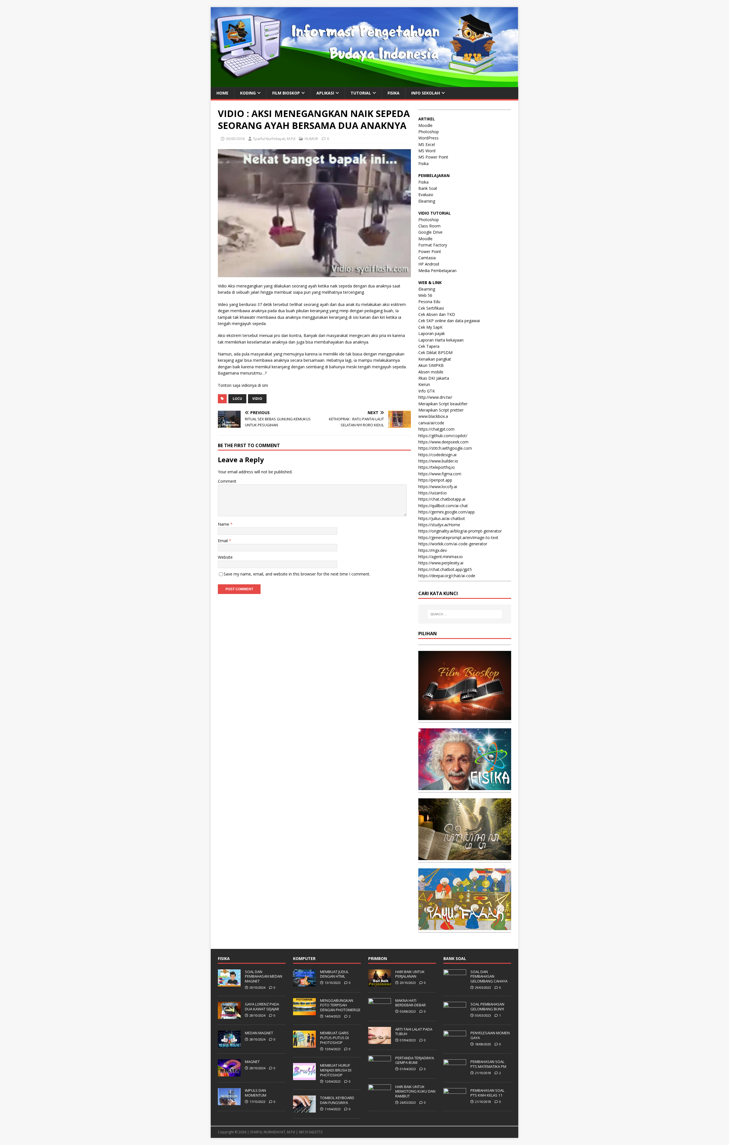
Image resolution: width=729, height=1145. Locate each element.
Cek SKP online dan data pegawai (449, 320)
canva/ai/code (431, 422)
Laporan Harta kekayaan (441, 340)
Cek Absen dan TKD (436, 314)
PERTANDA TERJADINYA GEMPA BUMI (414, 1060)
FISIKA (394, 93)
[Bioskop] (464, 717)
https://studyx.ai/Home (439, 524)
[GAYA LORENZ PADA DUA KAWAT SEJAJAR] (229, 1015)
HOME (222, 93)
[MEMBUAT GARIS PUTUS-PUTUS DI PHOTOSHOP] (304, 1044)
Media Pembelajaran (437, 270)
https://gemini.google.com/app (446, 512)
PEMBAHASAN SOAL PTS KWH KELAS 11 (487, 1093)
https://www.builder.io (438, 461)
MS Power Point (433, 157)
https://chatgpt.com (436, 429)
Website (225, 557)
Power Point (429, 251)
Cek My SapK (430, 327)
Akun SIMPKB (431, 365)
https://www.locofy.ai (437, 486)
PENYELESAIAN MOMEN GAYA (490, 1035)
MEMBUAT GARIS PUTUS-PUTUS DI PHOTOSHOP (334, 1037)
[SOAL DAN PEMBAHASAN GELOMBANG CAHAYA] (454, 983)
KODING (248, 93)
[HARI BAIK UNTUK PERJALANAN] (379, 983)
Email (223, 540)
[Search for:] (465, 614)
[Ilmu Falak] (464, 927)
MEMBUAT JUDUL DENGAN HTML (334, 974)
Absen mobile (430, 372)
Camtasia (427, 257)
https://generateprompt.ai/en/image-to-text (458, 537)
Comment (227, 481)
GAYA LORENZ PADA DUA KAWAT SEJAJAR (262, 1007)
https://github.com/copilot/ (442, 435)
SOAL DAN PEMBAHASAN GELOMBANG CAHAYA (488, 976)
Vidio (257, 398)
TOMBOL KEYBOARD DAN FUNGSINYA (337, 1100)
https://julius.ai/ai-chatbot (441, 518)
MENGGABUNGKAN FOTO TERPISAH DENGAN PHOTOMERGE (340, 1005)
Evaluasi (425, 194)
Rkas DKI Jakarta (433, 378)
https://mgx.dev (432, 550)
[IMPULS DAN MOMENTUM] (229, 1102)
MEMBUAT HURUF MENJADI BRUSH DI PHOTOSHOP (335, 1070)
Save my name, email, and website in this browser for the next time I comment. (297, 574)
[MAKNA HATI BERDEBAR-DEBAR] (379, 1012)
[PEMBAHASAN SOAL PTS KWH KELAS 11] (454, 1102)
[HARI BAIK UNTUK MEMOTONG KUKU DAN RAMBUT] (379, 1098)
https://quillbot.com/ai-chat (443, 505)
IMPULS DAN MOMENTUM (255, 1093)
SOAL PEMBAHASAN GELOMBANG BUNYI (487, 1007)
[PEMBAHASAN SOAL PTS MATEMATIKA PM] (454, 1073)
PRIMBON (377, 958)
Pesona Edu (429, 301)
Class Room (429, 226)
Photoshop (428, 131)
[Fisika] (464, 787)
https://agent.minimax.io (440, 556)
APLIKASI (325, 93)
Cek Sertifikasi (431, 308)
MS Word (426, 150)
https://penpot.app (435, 480)
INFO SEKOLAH (425, 93)
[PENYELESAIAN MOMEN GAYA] (454, 1044)
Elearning (426, 201)
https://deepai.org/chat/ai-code (446, 575)
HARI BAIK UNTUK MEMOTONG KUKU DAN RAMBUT (415, 1091)
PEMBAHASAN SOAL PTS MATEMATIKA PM (488, 1064)
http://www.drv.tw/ (435, 397)
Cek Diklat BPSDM (435, 352)
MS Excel (426, 144)
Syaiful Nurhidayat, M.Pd (274, 138)
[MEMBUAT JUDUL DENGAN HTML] (304, 983)
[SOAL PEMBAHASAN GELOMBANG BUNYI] (454, 1015)
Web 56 (425, 295)
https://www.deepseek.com (443, 442)
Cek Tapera (428, 346)
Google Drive (430, 232)
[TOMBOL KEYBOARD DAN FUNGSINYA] (304, 1109)
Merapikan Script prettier (441, 410)
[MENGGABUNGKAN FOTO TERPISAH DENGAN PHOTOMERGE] (304, 1012)
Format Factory (432, 245)
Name (224, 524)
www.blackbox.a (433, 416)
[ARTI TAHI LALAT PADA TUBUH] (379, 1040)
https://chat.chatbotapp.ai (441, 499)
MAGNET (252, 1061)
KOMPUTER (304, 958)
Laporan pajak (431, 333)
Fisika (423, 163)
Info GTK (426, 391)
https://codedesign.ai (437, 454)
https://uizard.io (432, 493)
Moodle (425, 125)
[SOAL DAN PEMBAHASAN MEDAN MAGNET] (229, 983)
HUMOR (311, 138)
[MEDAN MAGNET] (229, 1044)
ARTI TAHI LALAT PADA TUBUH (413, 1032)
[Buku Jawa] (464, 857)
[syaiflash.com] (364, 83)
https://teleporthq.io (436, 467)
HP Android (428, 264)
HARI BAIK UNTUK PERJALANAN (410, 974)
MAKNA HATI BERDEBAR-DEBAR (410, 1003)
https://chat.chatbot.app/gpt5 (445, 569)
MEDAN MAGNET (259, 1032)
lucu (237, 398)
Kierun (424, 384)
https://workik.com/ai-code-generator (452, 543)
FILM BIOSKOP (286, 93)
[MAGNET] (229, 1073)
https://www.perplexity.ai (440, 563)
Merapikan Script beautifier (443, 403)
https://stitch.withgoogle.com (445, 448)
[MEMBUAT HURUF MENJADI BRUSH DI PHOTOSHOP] (304, 1077)
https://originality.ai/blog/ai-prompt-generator (460, 531)
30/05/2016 (235, 138)
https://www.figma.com (439, 473)
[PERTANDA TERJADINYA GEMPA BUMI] (379, 1069)
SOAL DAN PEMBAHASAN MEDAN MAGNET (263, 976)
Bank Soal (427, 188)
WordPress (428, 138)
